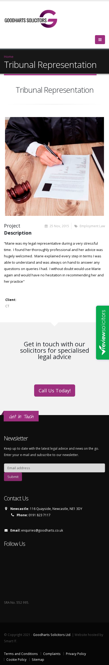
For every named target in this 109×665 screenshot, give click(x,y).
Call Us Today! (55, 390)
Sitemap (38, 659)
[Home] (34, 18)
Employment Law (92, 226)
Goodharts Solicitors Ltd (51, 635)
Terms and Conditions (21, 654)
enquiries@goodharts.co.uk (42, 530)
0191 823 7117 (40, 515)
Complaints (52, 654)
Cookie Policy (16, 659)
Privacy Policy (76, 654)
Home (8, 56)
